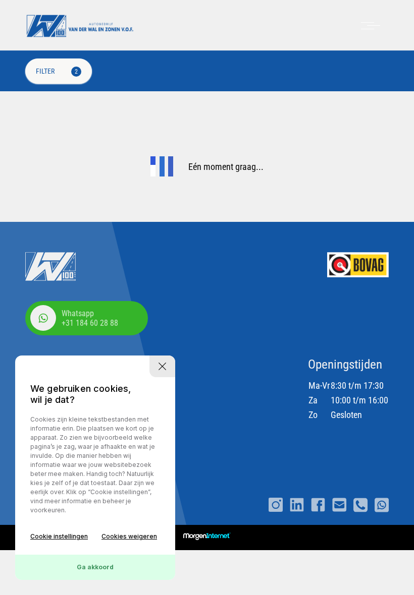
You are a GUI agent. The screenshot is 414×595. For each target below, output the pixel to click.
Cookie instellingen (59, 536)
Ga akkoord (95, 567)
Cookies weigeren (129, 536)
